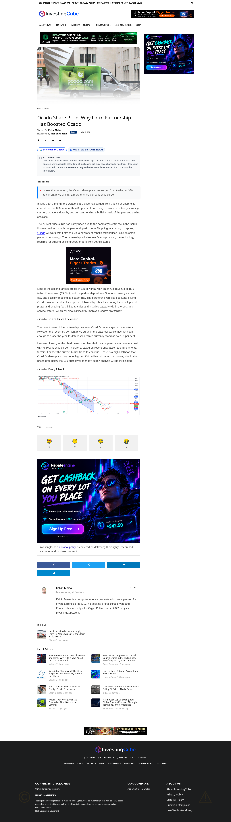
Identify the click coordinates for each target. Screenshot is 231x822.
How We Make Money (179, 810)
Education (44, 3)
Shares (73, 132)
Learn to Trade (110, 677)
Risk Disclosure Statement (47, 811)
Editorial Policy (119, 3)
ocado (50, 427)
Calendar (65, 3)
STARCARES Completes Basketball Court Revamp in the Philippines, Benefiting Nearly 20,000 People (119, 658)
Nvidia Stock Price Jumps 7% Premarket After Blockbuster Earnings (63, 702)
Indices (52, 664)
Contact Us (103, 3)
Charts (55, 3)
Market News (45, 25)
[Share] (38, 140)
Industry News (102, 25)
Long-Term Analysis (123, 25)
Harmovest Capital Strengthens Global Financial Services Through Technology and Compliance (120, 702)
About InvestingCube (178, 789)
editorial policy (67, 547)
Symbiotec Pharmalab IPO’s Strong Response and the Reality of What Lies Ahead (66, 674)
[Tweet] (46, 140)
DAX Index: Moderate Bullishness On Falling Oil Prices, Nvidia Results (121, 687)
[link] (192, 3)
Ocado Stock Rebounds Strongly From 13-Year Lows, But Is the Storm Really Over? (67, 634)
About (75, 3)
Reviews (86, 25)
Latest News (135, 3)
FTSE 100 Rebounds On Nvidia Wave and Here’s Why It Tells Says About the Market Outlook (67, 658)
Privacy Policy (87, 3)
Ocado (41, 232)
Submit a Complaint (178, 805)
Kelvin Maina (64, 588)
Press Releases (110, 664)
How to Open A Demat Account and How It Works (120, 672)
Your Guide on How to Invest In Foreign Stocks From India (64, 687)
